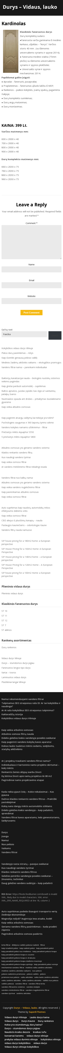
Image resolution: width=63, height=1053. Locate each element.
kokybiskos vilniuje (51, 1039)
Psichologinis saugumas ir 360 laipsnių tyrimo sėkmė (28, 422)
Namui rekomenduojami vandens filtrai (23, 699)
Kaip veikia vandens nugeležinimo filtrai (21, 487)
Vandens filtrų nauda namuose (17, 529)
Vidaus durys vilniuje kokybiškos (22, 1047)
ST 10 (4, 610)
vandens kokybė (33, 987)
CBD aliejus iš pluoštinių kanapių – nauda (22, 520)
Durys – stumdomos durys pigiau (18, 663)
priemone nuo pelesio (10, 977)
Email (31, 280)
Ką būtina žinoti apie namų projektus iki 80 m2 (27, 776)
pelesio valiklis (33, 974)
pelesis (43, 974)
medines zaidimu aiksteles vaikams (16, 971)
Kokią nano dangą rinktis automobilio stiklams (27, 806)
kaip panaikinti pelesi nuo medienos (16, 951)
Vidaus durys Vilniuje (11, 658)
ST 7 (4, 625)
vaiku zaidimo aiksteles (11, 980)
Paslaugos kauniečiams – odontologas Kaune (24, 525)
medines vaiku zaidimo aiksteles (39, 968)
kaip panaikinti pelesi (45, 948)
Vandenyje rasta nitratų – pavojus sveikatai (25, 863)
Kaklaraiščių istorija (12, 714)
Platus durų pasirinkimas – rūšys (17, 353)
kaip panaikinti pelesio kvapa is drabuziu (18, 958)
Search (55, 335)
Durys (5, 832)
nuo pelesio (37, 971)
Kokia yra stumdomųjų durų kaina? (24, 1025)
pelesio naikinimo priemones (13, 974)
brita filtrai (6, 945)
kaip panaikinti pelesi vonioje (46, 964)
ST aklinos (7, 630)
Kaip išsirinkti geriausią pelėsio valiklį (19, 357)
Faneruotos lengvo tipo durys (16, 667)
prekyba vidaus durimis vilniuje (21, 1039)
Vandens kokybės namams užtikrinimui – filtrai (24, 427)
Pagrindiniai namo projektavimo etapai (23, 780)
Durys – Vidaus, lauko (30, 6)
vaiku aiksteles (27, 977)
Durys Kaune (28, 1021)
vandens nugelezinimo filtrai (37, 990)
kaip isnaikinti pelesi (10, 948)
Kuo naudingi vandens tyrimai (16, 457)
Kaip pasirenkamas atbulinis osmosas (20, 492)
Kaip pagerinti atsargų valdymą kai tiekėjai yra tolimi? (28, 417)
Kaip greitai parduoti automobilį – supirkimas (24, 386)
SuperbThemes (37, 1011)
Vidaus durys (11, 1021)
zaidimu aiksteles (23, 993)
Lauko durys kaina (39, 1017)
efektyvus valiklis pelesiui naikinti (25, 945)
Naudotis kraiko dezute (17, 1032)
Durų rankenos (9, 647)
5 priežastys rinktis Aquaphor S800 (18, 436)
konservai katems (14, 1036)
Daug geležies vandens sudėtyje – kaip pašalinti (27, 883)
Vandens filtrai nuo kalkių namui (17, 477)
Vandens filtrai (9, 852)
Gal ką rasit (7, 329)
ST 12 (4, 620)
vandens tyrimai (8, 993)
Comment (31, 223)
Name (31, 264)
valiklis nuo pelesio (50, 980)
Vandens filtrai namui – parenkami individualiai (24, 367)
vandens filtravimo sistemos (13, 987)
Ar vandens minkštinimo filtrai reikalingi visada (24, 466)
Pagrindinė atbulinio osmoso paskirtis (22, 933)
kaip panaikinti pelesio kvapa (45, 951)
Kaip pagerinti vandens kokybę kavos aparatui (26, 742)
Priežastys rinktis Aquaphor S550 (18, 432)
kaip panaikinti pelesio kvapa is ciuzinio (18, 955)
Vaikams (6, 848)
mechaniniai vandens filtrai (13, 968)
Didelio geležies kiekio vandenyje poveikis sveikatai (29, 738)
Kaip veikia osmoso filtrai (14, 462)
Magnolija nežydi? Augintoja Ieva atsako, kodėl (27, 918)
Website (31, 296)
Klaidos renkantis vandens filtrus (19, 871)
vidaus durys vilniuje (37, 1036)
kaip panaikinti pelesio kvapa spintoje (17, 964)
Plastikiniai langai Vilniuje (14, 682)
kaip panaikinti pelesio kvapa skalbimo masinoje (22, 961)
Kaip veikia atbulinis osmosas (16, 406)
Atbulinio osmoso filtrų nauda (18, 734)
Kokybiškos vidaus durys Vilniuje (17, 348)
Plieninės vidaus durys (12, 593)
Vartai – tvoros (9, 672)
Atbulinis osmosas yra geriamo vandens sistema (25, 447)
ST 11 (4, 615)
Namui (5, 840)
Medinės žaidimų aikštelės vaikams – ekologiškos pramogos (31, 362)
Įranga (5, 836)
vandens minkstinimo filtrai (13, 990)
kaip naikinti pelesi (27, 948)
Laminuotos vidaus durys (14, 677)
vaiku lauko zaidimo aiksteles (46, 977)
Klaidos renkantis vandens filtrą (17, 452)
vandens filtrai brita (37, 984)
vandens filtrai (21, 984)
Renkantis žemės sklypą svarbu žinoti (21, 772)
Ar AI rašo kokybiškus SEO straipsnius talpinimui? (28, 710)
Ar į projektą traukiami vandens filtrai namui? (26, 760)
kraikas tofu (39, 1032)
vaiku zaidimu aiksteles (31, 980)
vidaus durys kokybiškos (17, 1043)
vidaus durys (40, 1043)
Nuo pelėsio (8, 844)
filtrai (42, 945)
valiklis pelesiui (8, 984)
